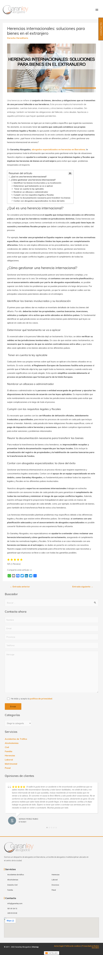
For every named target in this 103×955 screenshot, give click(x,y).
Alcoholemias (12, 743)
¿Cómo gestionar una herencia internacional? (33, 180)
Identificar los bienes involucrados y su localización (37, 183)
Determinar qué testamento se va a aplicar (33, 186)
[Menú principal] (96, 9)
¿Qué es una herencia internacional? (29, 176)
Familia (8, 751)
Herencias (10, 755)
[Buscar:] (51, 602)
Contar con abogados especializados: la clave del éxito (39, 201)
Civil (7, 747)
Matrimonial (11, 763)
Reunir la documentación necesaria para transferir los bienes (42, 198)
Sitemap (35, 947)
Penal (8, 768)
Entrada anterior (20, 586)
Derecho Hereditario (17, 38)
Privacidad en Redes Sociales (90, 947)
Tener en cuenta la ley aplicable (29, 189)
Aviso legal (58, 946)
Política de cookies (73, 946)
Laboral (9, 759)
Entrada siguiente (82, 586)
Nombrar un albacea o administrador (31, 192)
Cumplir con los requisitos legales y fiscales (34, 195)
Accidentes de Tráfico (16, 739)
